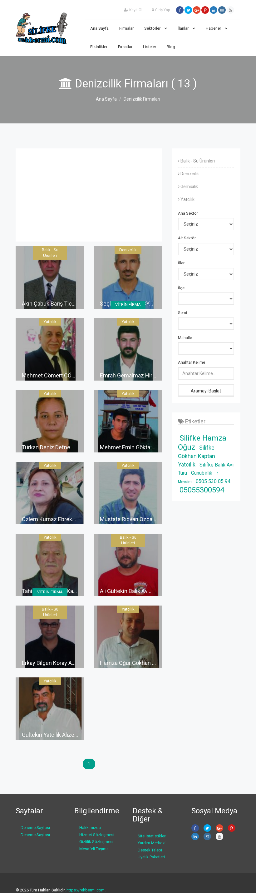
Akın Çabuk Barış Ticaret (51, 303)
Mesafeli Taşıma (94, 848)
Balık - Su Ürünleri (197, 160)
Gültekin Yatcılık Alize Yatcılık (57, 734)
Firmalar (126, 28)
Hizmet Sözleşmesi (96, 834)
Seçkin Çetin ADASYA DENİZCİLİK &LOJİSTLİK (156, 303)
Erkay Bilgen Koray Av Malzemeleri (64, 663)
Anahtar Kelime (191, 362)
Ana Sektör (188, 213)
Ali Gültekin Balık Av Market (133, 591)
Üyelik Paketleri (151, 857)
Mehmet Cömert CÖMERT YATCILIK (66, 375)
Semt (182, 312)
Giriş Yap (162, 10)
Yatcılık (187, 199)
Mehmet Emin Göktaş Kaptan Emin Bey (148, 447)
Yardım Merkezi (151, 843)
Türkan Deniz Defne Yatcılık (55, 447)
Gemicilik (189, 186)
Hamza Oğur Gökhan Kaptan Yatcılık (144, 663)
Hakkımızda (90, 827)
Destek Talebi (150, 850)
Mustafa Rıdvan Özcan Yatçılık (137, 519)
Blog (171, 46)
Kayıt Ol (135, 10)
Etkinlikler (98, 46)
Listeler (149, 46)
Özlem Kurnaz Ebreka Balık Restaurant (69, 519)
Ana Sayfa (99, 28)
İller (181, 263)
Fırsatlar (125, 46)
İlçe (181, 288)
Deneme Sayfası (35, 827)
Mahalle (185, 337)
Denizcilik (189, 173)
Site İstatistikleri (152, 836)
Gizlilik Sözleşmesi (96, 841)
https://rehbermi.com (85, 890)
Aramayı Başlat (206, 390)
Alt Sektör (187, 238)
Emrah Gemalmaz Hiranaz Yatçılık (141, 375)
